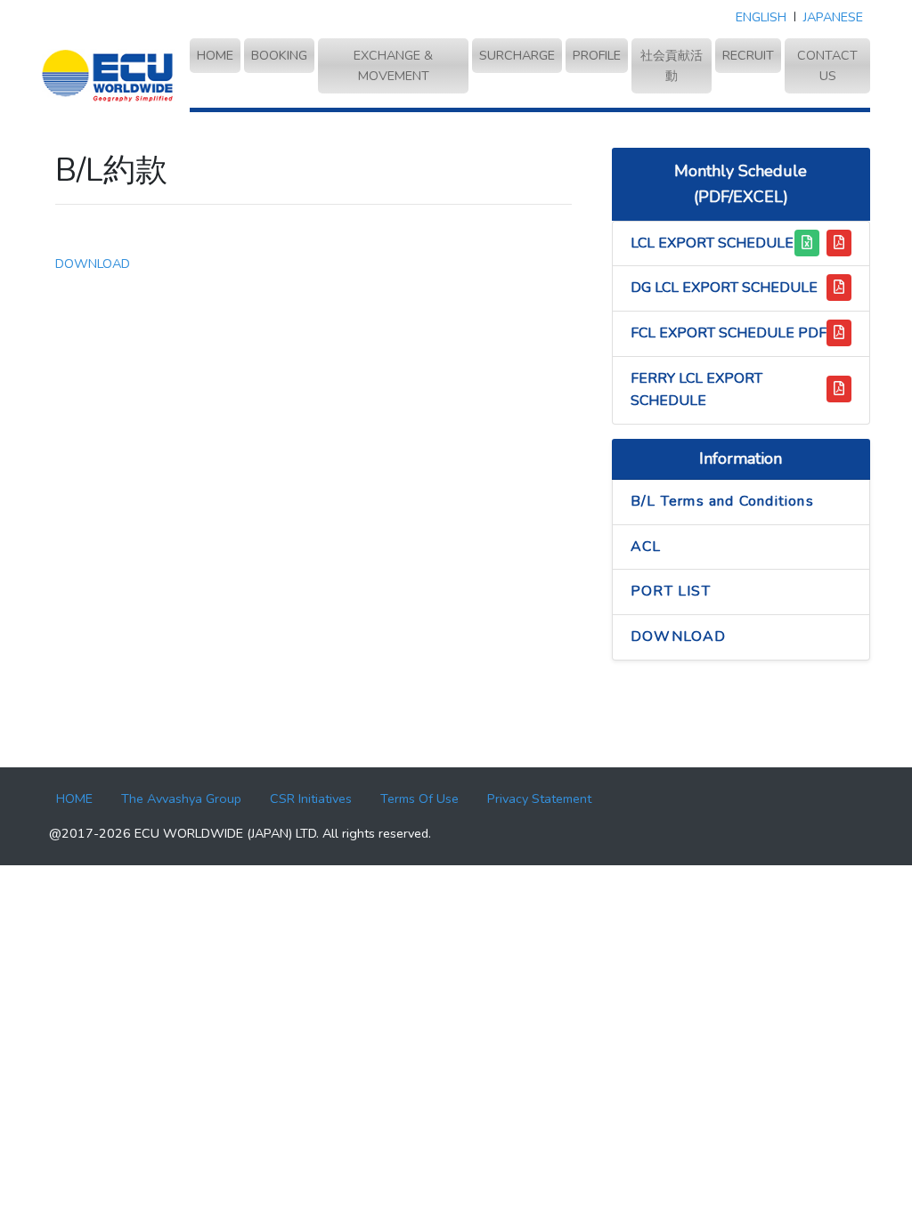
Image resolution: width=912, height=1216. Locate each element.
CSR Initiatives (311, 798)
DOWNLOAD (92, 263)
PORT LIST (671, 591)
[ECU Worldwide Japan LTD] (108, 75)
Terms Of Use (419, 798)
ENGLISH (761, 17)
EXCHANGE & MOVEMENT (393, 65)
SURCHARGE (517, 55)
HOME (218, 54)
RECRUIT (748, 55)
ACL (646, 546)
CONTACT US (827, 65)
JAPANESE (833, 17)
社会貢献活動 (671, 65)
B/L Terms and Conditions (722, 501)
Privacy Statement (539, 798)
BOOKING (279, 55)
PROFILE (597, 55)
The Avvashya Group (181, 798)
